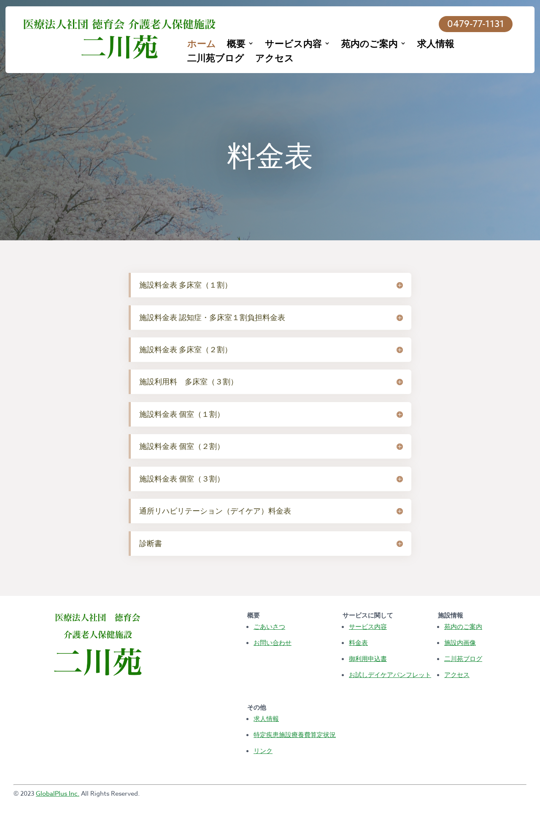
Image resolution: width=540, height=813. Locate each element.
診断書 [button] (150, 543)
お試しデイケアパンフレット (390, 674)
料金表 (358, 642)
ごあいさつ (269, 626)
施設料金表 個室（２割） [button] (181, 446)
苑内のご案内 (369, 44)
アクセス (274, 59)
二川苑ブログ (215, 59)
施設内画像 (460, 642)
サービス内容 (293, 44)
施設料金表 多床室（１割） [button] (185, 285)
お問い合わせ (273, 642)
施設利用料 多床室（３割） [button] (188, 381)
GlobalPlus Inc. (57, 793)
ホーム (201, 44)
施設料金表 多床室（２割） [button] (185, 349)
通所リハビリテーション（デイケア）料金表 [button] (215, 511)
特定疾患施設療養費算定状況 (295, 734)
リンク (263, 750)
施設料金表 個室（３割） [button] (181, 479)
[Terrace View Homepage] (119, 39)
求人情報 (435, 44)
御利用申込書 (368, 658)
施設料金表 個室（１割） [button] (181, 414)
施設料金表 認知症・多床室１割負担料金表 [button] (212, 317)
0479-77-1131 (475, 24)
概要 (236, 44)
